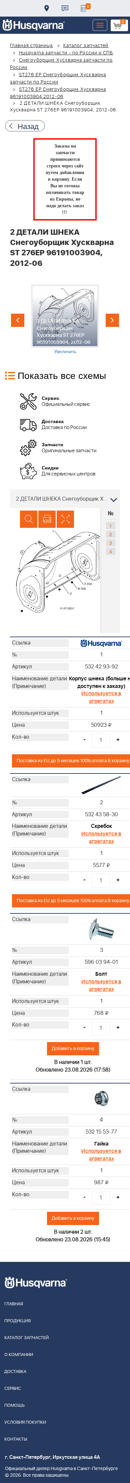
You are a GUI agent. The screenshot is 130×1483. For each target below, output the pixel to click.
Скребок (101, 826)
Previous (17, 320)
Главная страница (31, 45)
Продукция (17, 1321)
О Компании (18, 1355)
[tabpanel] (65, 319)
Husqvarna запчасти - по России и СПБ (66, 53)
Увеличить (65, 351)
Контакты (65, 8)
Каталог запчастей (86, 45)
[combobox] (65, 498)
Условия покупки (25, 1422)
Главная (13, 1304)
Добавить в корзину (73, 1048)
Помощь (14, 1405)
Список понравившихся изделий (83, 8)
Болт (101, 974)
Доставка (46, 8)
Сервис (12, 1389)
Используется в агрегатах (101, 697)
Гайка (101, 1144)
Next (112, 320)
